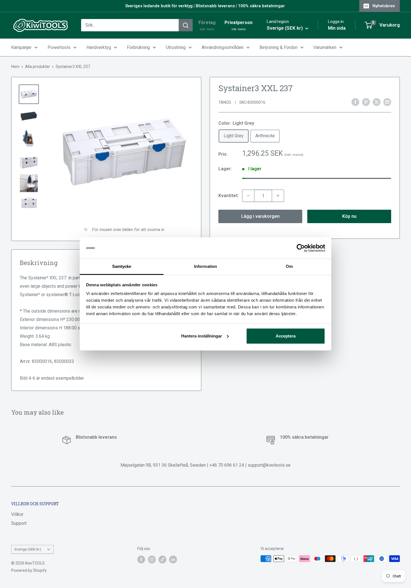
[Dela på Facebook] (355, 102)
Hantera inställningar (201, 336)
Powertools (59, 47)
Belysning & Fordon (278, 47)
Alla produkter (37, 66)
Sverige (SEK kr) (27, 549)
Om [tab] (289, 266)
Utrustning (176, 47)
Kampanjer (21, 47)
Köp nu (349, 216)
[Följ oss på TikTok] (162, 559)
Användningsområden (223, 47)
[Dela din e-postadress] (387, 102)
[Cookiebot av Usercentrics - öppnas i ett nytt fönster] (300, 248)
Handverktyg (98, 47)
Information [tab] (205, 266)
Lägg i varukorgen (260, 216)
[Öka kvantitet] (278, 196)
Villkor (17, 514)
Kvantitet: (228, 195)
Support (19, 523)
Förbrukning (138, 47)
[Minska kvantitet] (248, 196)
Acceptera (286, 336)
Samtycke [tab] (121, 266)
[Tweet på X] (377, 102)
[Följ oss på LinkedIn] (173, 559)
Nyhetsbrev (383, 5)
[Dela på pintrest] (366, 102)
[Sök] (186, 25)
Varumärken (324, 47)
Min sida (337, 28)
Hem (15, 66)
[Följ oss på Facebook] (141, 559)
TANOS (224, 102)
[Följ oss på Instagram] (152, 559)
